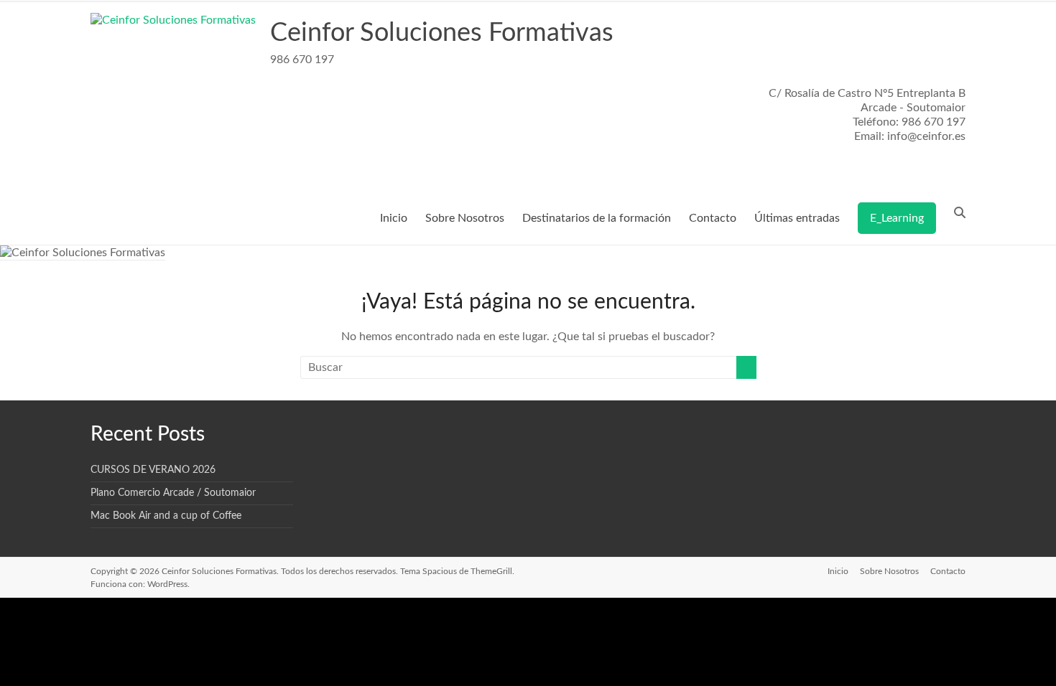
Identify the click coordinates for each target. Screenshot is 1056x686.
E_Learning (897, 218)
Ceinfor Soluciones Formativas (441, 33)
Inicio (393, 218)
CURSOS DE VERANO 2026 (153, 470)
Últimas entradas (797, 218)
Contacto (712, 218)
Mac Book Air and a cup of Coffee (166, 516)
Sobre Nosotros (464, 218)
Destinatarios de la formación (596, 218)
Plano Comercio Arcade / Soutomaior (173, 493)
